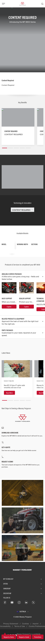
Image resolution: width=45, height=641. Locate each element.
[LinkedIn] (26, 602)
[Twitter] (33, 602)
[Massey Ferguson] (22, 3)
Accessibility (5, 626)
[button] (4, 147)
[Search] (42, 3)
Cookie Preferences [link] (37, 626)
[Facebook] (5, 602)
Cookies (25, 624)
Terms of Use (19, 626)
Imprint (35, 624)
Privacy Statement (10, 624)
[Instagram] (19, 602)
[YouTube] (12, 602)
